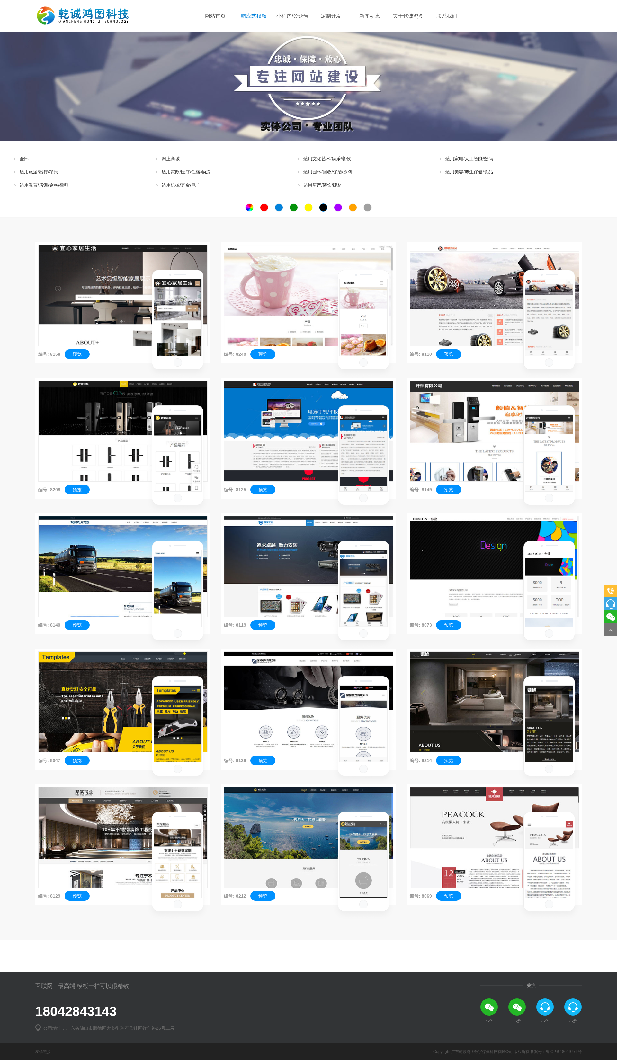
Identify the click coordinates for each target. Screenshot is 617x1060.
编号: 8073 (421, 625)
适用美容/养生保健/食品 (469, 171)
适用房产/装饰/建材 (322, 185)
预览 (77, 354)
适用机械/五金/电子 (181, 185)
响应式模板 (254, 16)
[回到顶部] (610, 629)
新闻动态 (369, 16)
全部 (24, 158)
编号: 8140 (49, 625)
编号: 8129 (49, 896)
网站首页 (215, 16)
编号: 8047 (49, 760)
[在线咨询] (610, 603)
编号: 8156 (49, 354)
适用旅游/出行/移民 (39, 171)
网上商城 (171, 158)
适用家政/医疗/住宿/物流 (186, 171)
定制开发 (331, 16)
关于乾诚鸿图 (408, 16)
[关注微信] (610, 616)
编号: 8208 (49, 489)
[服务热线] (610, 591)
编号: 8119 (235, 625)
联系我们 (446, 16)
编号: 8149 (421, 489)
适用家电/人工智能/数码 (469, 158)
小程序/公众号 (292, 16)
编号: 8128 (235, 760)
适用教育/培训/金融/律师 (44, 185)
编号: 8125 (235, 489)
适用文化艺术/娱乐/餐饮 (327, 158)
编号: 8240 (235, 354)
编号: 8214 (421, 760)
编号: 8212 (235, 896)
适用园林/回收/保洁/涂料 (327, 171)
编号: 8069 (421, 896)
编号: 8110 (421, 354)
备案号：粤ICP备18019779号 (556, 1051)
